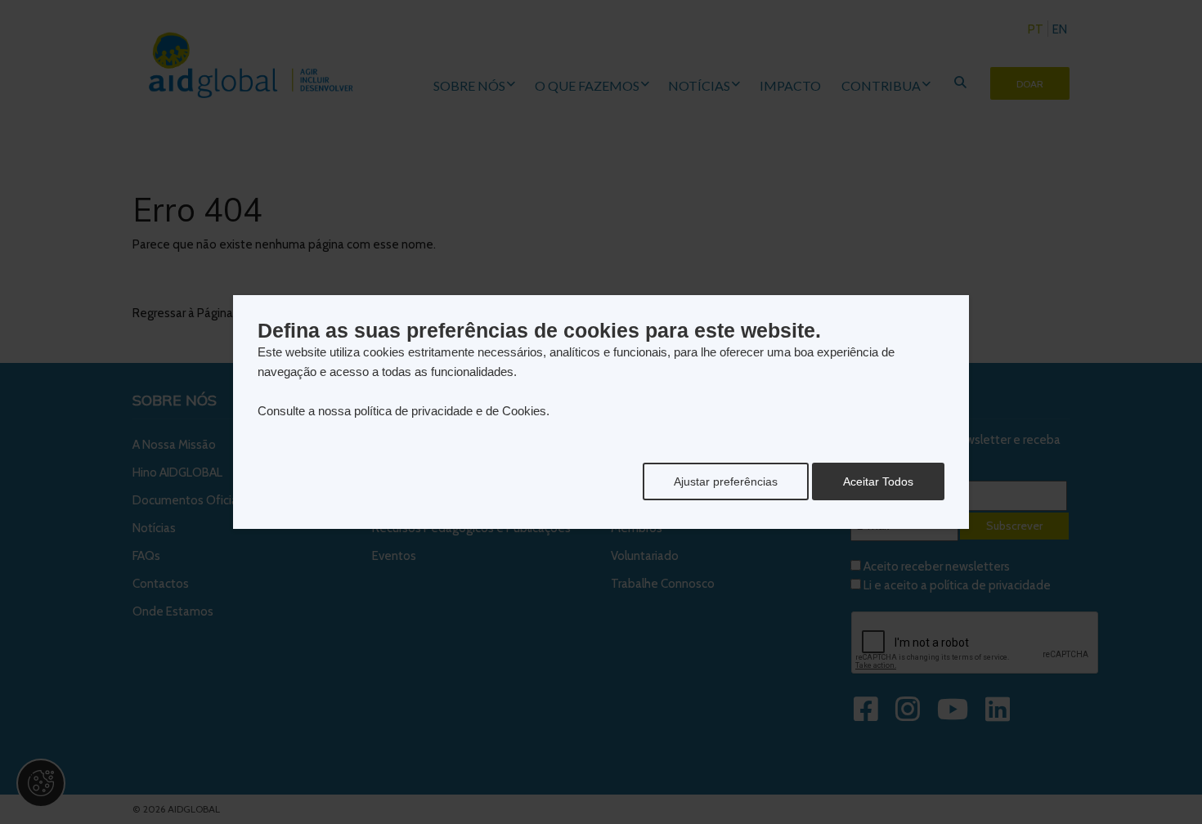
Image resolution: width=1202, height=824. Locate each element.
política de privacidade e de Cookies (450, 411)
